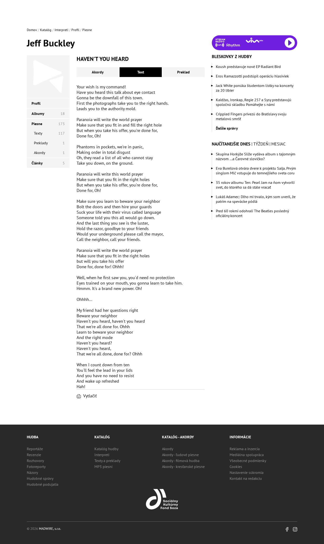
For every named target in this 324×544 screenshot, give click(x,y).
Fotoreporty (36, 466)
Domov (32, 30)
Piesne (87, 30)
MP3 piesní (103, 466)
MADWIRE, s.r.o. (50, 528)
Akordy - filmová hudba (180, 460)
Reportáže (35, 448)
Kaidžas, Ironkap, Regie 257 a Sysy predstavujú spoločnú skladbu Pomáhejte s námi (253, 102)
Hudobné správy (40, 478)
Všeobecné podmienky (248, 460)
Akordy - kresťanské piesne (183, 466)
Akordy (98, 72)
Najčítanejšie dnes (231, 144)
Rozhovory (35, 460)
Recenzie (34, 454)
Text (140, 72)
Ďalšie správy (227, 128)
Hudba (32, 437)
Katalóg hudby (106, 448)
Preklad (183, 72)
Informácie (240, 437)
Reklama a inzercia (245, 448)
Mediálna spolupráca (247, 454)
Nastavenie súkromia (247, 472)
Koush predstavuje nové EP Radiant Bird (248, 66)
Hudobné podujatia (42, 484)
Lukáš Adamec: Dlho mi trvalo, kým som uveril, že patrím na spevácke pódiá (256, 199)
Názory (32, 472)
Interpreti (61, 30)
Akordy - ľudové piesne (180, 454)
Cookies (236, 466)
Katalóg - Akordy (178, 437)
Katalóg (45, 30)
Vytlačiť (90, 396)
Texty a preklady (107, 460)
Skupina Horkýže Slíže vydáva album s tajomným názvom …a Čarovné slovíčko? (255, 156)
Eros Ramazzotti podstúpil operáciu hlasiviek (252, 76)
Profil (75, 30)
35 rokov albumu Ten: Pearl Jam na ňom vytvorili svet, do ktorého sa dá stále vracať (255, 185)
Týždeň (260, 144)
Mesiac (278, 144)
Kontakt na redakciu (246, 478)
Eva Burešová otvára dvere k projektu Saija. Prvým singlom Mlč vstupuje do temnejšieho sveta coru (256, 170)
